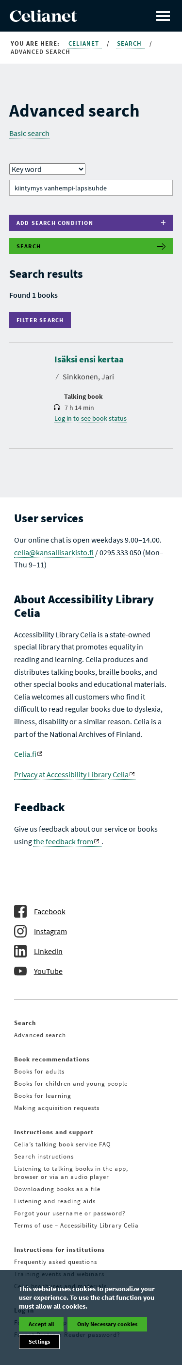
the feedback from (63, 841)
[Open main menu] (163, 16)
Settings (39, 1341)
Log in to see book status (90, 418)
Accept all (41, 1324)
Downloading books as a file (57, 1189)
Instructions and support (54, 1132)
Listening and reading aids (55, 1201)
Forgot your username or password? (70, 1213)
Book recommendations (52, 1059)
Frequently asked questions (55, 1262)
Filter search (42, 320)
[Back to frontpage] (43, 19)
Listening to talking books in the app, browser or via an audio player (71, 1172)
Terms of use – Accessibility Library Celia (76, 1225)
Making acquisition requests (56, 1108)
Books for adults (39, 1071)
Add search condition (55, 222)
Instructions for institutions (59, 1250)
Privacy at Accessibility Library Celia (71, 774)
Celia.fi (25, 754)
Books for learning (42, 1096)
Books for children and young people (71, 1083)
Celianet (84, 43)
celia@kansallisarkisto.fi (54, 552)
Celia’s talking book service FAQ (62, 1144)
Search (130, 43)
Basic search (29, 133)
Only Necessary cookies (107, 1324)
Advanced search (40, 1035)
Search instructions (44, 1156)
